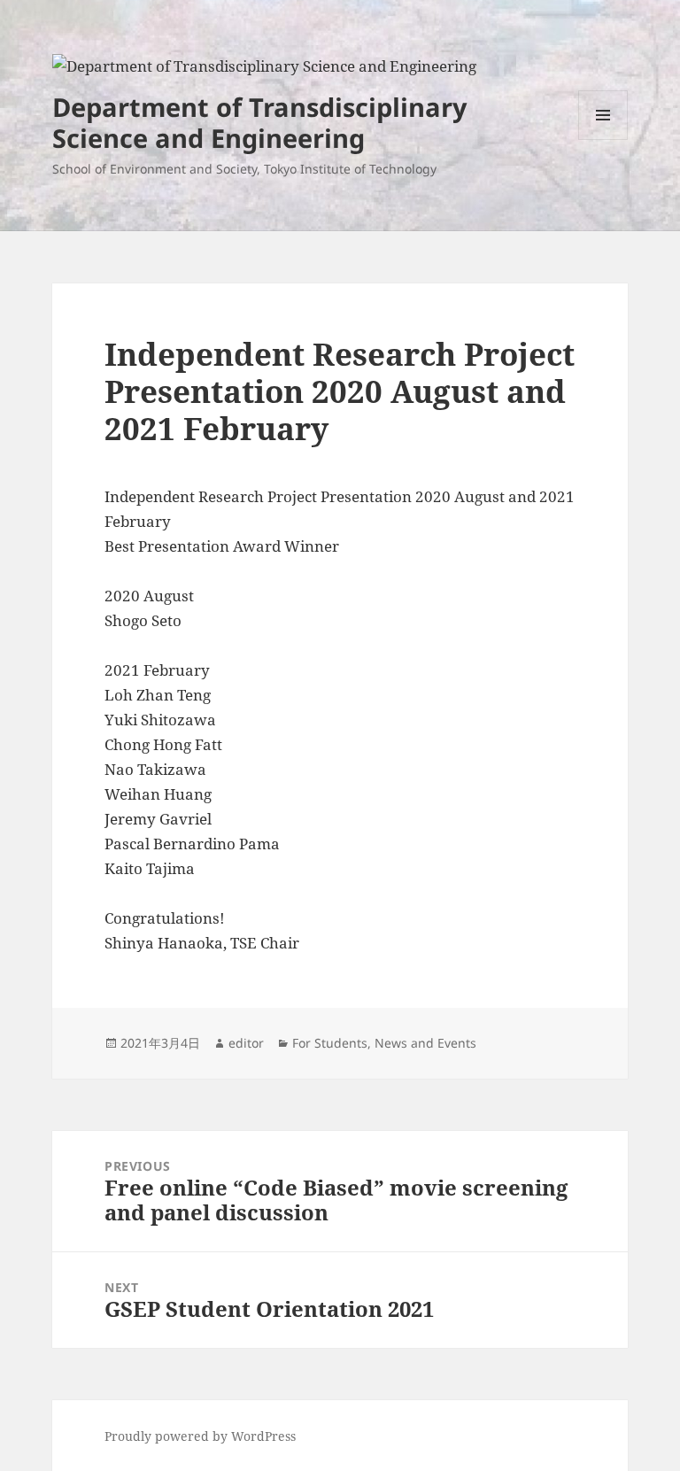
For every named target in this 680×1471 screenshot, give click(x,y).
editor (246, 1042)
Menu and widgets (603, 139)
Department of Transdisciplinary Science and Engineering (260, 122)
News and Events (425, 1042)
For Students (329, 1042)
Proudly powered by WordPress (200, 1436)
